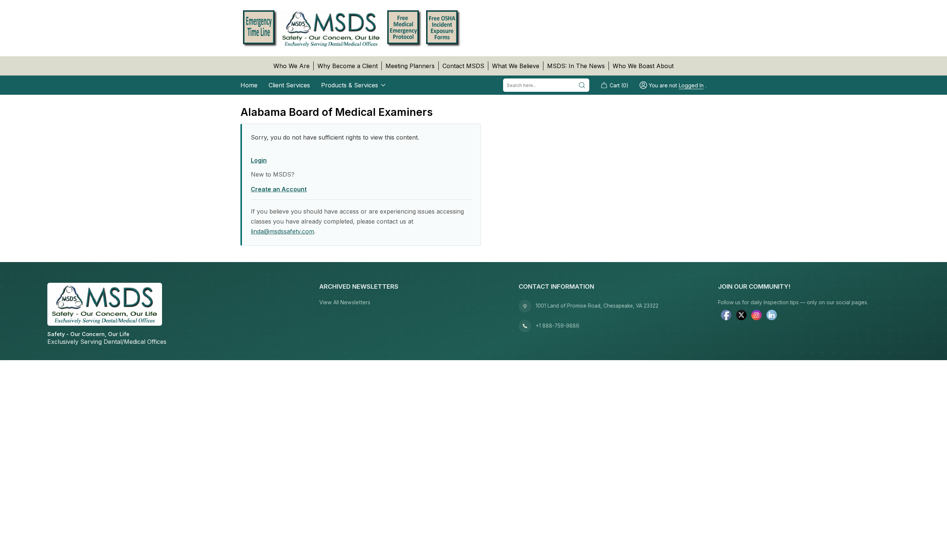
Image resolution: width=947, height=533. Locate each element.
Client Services (289, 85)
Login (259, 160)
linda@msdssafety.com (282, 231)
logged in (691, 85)
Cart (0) (619, 85)
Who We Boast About (643, 66)
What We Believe (515, 66)
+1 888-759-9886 (557, 326)
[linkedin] (771, 316)
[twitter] (741, 316)
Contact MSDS (463, 66)
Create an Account (279, 189)
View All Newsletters (344, 302)
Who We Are (291, 66)
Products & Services (349, 85)
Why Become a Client (347, 66)
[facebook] (726, 316)
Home (248, 85)
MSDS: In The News (576, 66)
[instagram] (756, 316)
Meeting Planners (410, 66)
